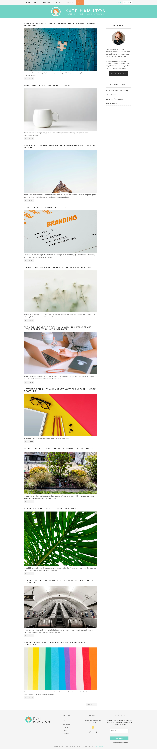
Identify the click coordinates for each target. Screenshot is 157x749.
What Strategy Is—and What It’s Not (47, 85)
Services (66, 721)
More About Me (118, 74)
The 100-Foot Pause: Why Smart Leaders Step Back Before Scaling (59, 146)
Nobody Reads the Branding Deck (45, 207)
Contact (66, 733)
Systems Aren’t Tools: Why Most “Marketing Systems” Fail (60, 449)
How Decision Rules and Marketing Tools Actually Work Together (60, 390)
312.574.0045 (93, 722)
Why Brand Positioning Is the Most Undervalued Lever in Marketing (60, 24)
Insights (66, 730)
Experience (66, 724)
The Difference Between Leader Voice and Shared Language (55, 643)
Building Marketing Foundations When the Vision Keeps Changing (59, 581)
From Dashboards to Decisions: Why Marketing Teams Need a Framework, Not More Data (57, 328)
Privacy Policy (98, 746)
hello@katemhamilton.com (93, 720)
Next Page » (91, 704)
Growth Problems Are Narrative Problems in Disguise (57, 267)
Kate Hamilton (78, 11)
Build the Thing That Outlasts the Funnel (50, 508)
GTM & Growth (111, 95)
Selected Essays (111, 103)
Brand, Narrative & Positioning (117, 91)
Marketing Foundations (114, 99)
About (67, 727)
